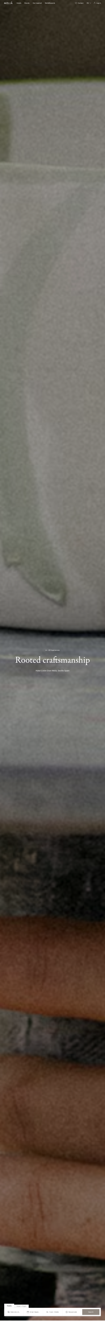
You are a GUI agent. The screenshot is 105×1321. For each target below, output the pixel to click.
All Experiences (54, 650)
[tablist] (52, 1306)
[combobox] (89, 3)
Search (90, 1312)
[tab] (9, 1306)
